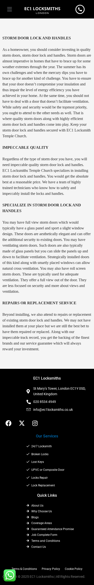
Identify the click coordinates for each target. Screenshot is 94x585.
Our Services (47, 436)
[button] (9, 9)
